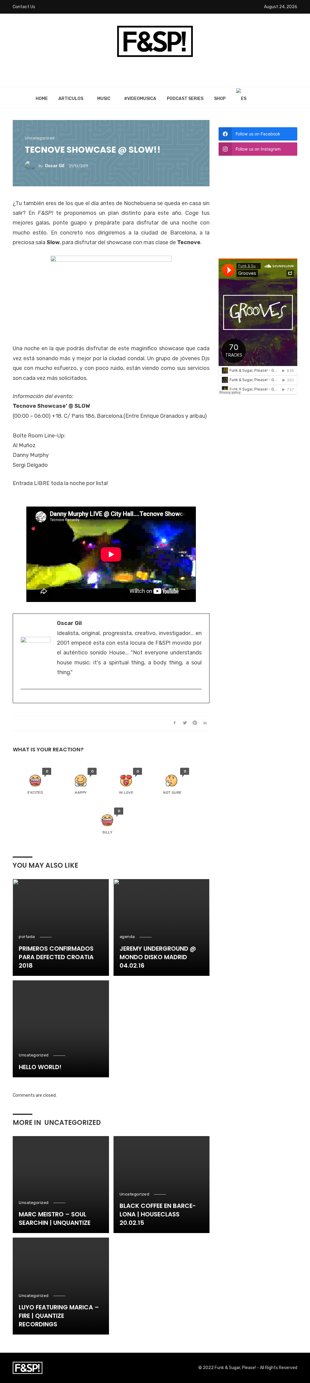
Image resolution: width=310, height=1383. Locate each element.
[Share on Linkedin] (205, 723)
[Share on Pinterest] (195, 723)
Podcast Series (185, 98)
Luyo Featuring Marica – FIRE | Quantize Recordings (59, 1315)
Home (42, 98)
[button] (35, 781)
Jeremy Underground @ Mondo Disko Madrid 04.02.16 (158, 957)
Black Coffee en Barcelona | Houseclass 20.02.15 (158, 1214)
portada (27, 936)
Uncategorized (40, 138)
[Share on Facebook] (174, 723)
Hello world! (40, 1067)
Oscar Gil (54, 165)
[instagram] (23, 699)
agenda (127, 936)
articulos (70, 98)
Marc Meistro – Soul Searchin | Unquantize (55, 1218)
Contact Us (24, 6)
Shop (220, 98)
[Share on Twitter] (184, 723)
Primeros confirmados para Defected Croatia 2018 (56, 957)
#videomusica (140, 98)
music (103, 98)
